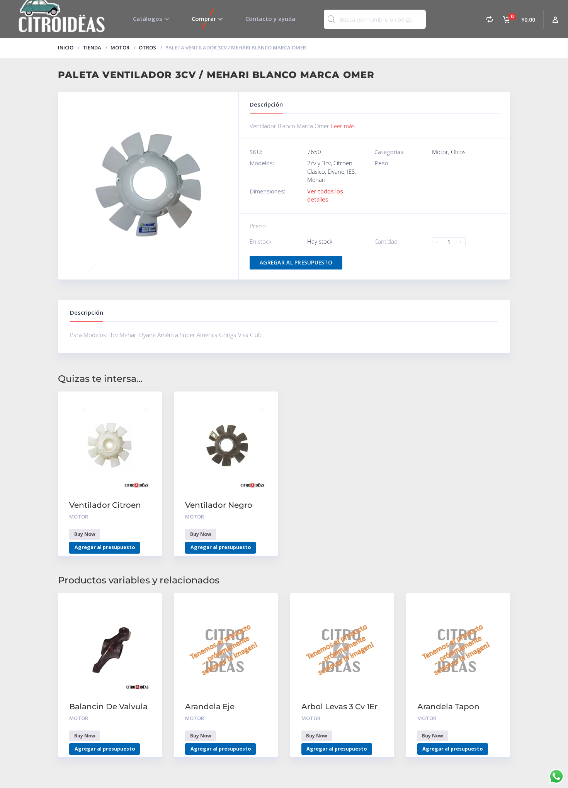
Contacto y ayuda (270, 18)
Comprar (204, 18)
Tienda (92, 47)
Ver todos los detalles (325, 195)
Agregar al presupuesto (296, 262)
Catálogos (147, 18)
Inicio (65, 47)
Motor (120, 47)
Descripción (86, 312)
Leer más (343, 126)
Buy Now (84, 534)
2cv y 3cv (319, 163)
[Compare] (489, 19)
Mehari (316, 179)
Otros (147, 47)
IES (351, 171)
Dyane (336, 171)
